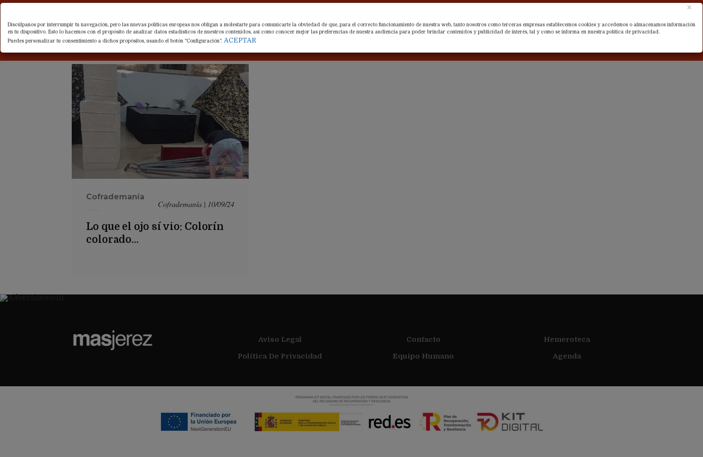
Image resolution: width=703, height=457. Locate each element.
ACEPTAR (240, 40)
